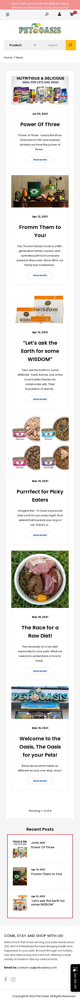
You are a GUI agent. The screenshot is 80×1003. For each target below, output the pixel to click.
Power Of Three (40, 124)
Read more (40, 159)
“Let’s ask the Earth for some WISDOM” (40, 351)
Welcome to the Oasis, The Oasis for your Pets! (40, 747)
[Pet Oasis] (40, 29)
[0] (72, 15)
